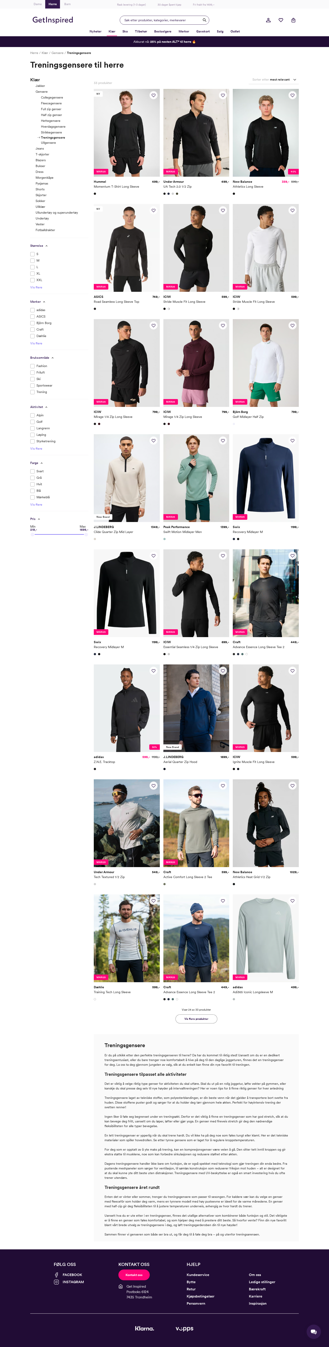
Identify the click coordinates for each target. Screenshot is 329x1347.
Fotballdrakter (45, 230)
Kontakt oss (134, 1275)
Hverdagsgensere (53, 126)
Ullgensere (48, 142)
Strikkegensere (51, 132)
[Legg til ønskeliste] (154, 95)
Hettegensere (50, 120)
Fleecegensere (51, 103)
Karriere (255, 1296)
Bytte (191, 1282)
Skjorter (41, 195)
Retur (191, 1289)
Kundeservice (198, 1275)
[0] (280, 20)
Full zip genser (51, 109)
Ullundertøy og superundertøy (57, 212)
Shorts (40, 189)
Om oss (255, 1275)
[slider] (32, 534)
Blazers (41, 160)
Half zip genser (51, 115)
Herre (34, 53)
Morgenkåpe (44, 177)
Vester (40, 224)
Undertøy (42, 218)
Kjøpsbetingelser (200, 1296)
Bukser (40, 166)
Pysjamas (42, 183)
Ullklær (40, 206)
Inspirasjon (258, 1303)
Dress (39, 172)
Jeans (40, 148)
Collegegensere (52, 97)
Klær (45, 53)
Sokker (40, 201)
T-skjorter (42, 154)
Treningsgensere (53, 137)
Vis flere (36, 287)
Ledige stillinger (262, 1282)
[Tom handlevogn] (293, 20)
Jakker (40, 86)
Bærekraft (257, 1289)
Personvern (196, 1303)
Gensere (57, 53)
